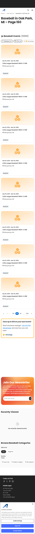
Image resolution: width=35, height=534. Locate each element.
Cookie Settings (17, 521)
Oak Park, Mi (10, 13)
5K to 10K (5, 493)
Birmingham (30, 462)
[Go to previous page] (3, 313)
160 (17, 313)
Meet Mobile (6, 495)
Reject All (17, 526)
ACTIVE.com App (8, 488)
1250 (27, 313)
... (23, 313)
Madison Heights (18, 462)
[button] (18, 41)
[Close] (33, 504)
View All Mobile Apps (9, 497)
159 (13, 313)
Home (3, 13)
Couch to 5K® (7, 490)
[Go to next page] (31, 313)
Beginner (10, 451)
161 (20, 313)
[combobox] (7, 41)
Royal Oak (6, 462)
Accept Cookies (17, 531)
